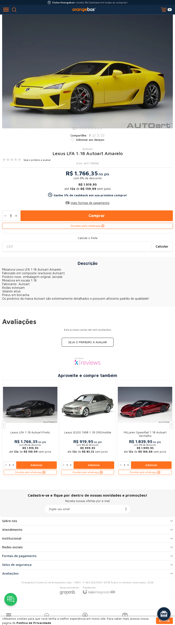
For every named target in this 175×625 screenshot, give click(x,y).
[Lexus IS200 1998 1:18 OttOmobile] (87, 428)
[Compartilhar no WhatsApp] (94, 135)
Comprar (97, 215)
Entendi (164, 620)
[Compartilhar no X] (98, 135)
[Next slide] (170, 73)
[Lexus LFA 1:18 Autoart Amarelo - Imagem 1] (87, 71)
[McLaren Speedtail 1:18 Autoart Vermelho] (145, 428)
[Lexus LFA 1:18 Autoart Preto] (30, 428)
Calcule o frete (88, 237)
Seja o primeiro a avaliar (87, 342)
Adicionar (36, 465)
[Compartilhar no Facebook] (89, 135)
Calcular (162, 246)
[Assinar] (126, 509)
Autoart (87, 148)
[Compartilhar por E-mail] (102, 135)
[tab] (74, 128)
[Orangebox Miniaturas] (84, 10)
